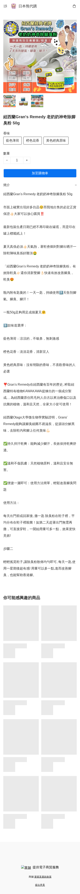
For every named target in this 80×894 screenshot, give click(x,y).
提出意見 (40, 885)
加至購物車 (40, 173)
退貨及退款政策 (42, 876)
